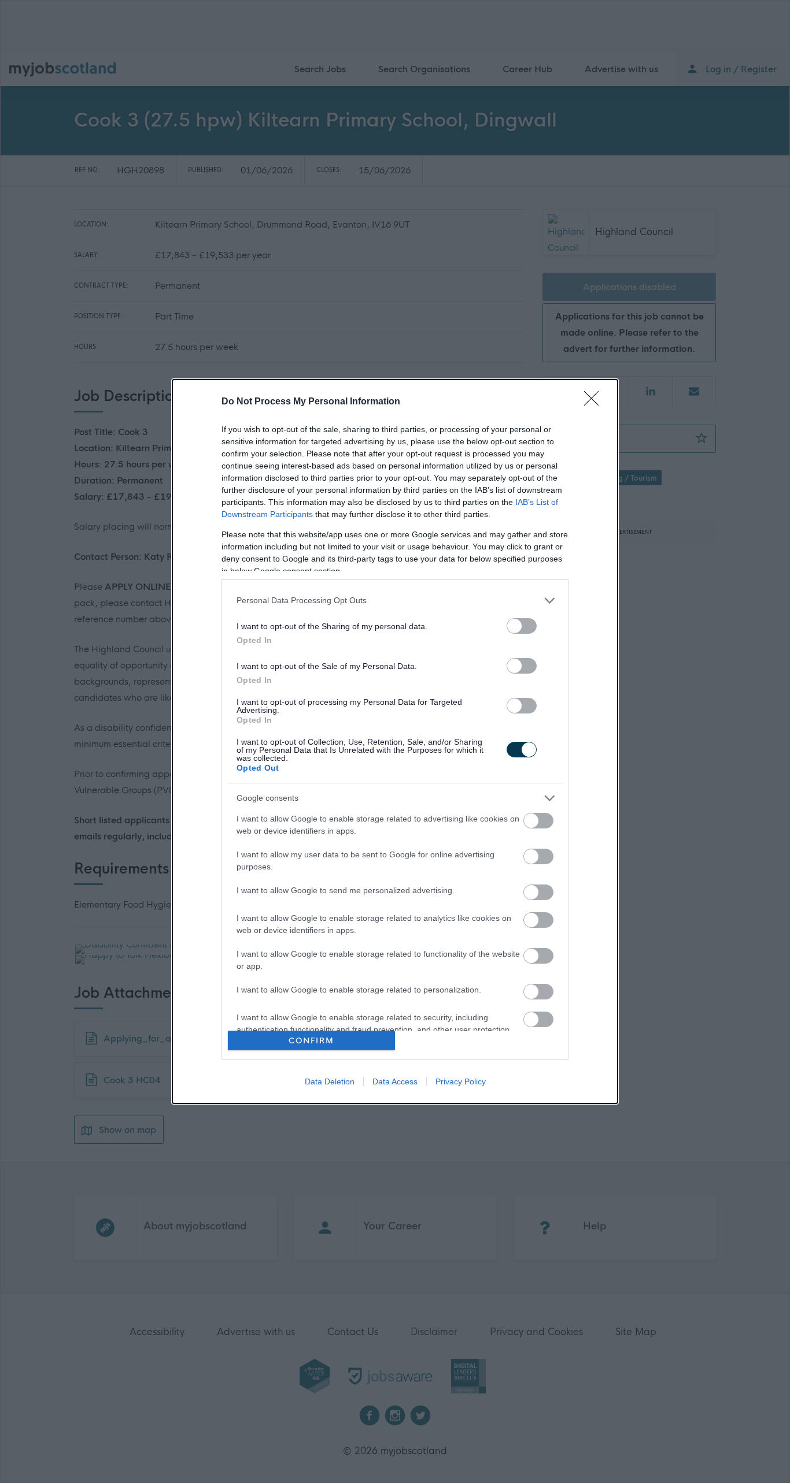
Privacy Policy (460, 1081)
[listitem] (395, 600)
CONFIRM (311, 1041)
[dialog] (395, 741)
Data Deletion (330, 1081)
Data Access (395, 1081)
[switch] (522, 626)
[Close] (595, 402)
